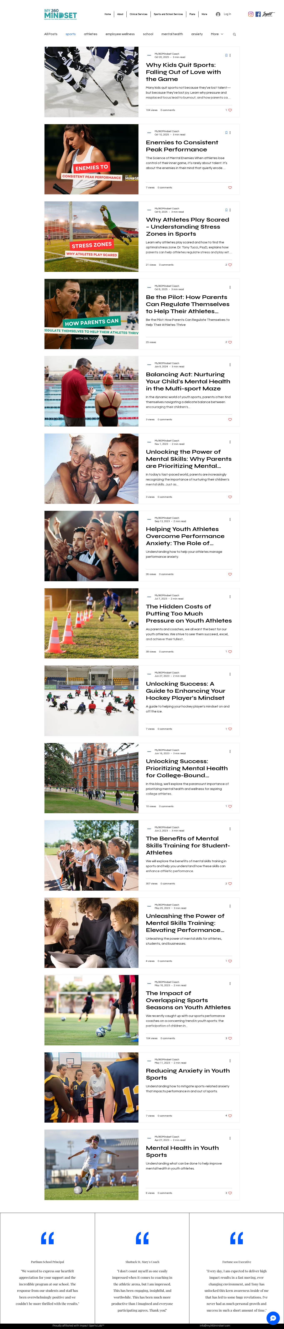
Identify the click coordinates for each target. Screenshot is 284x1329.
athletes (90, 34)
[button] (234, 34)
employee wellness (120, 34)
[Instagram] (250, 14)
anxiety (197, 34)
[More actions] (231, 55)
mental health (172, 34)
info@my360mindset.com (215, 1325)
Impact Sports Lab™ (92, 1325)
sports (71, 34)
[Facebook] (258, 14)
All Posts (50, 34)
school (148, 34)
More (215, 34)
